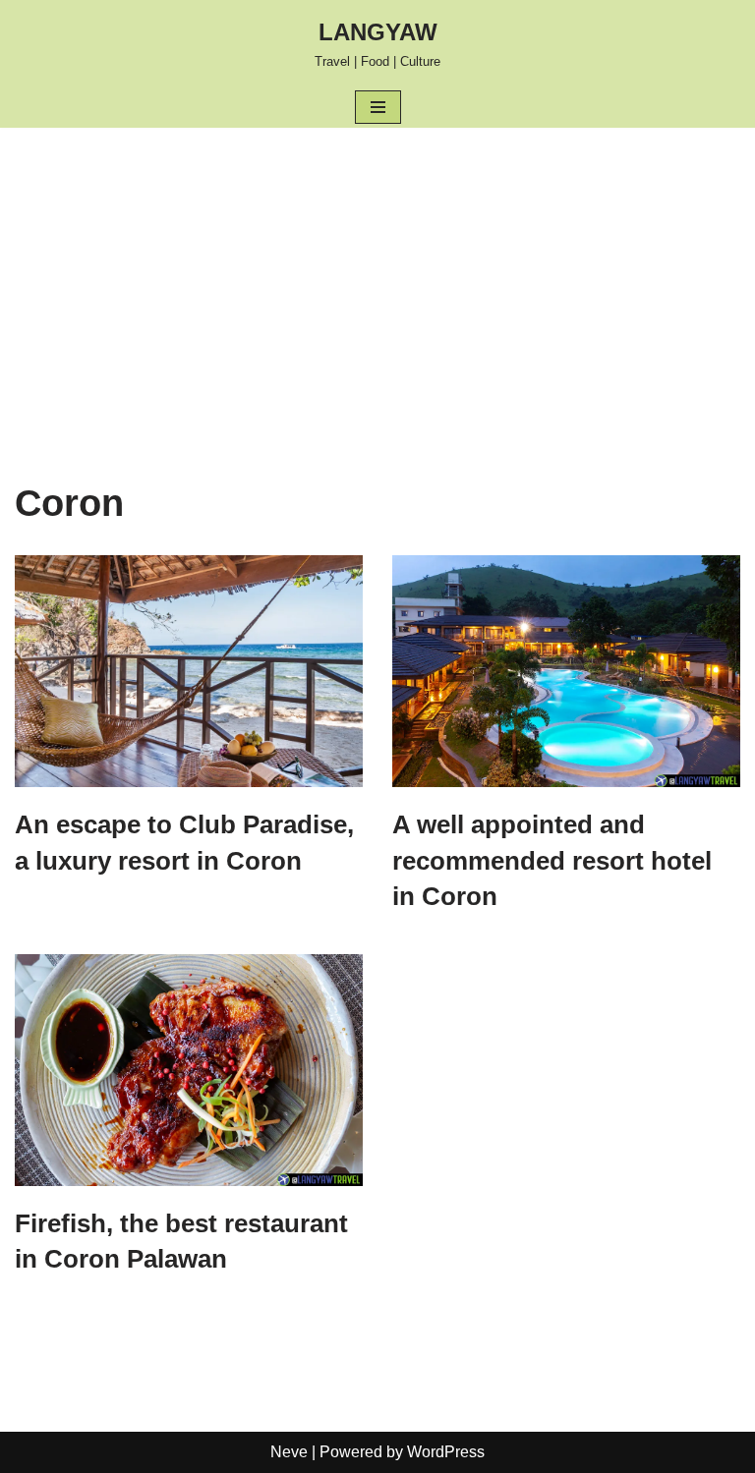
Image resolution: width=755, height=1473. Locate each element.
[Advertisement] (377, 275)
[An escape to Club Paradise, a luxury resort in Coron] (189, 671)
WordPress (446, 1452)
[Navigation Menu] (378, 107)
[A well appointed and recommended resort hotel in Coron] (566, 671)
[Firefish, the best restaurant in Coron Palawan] (189, 1070)
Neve (289, 1452)
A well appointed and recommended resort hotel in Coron (552, 860)
